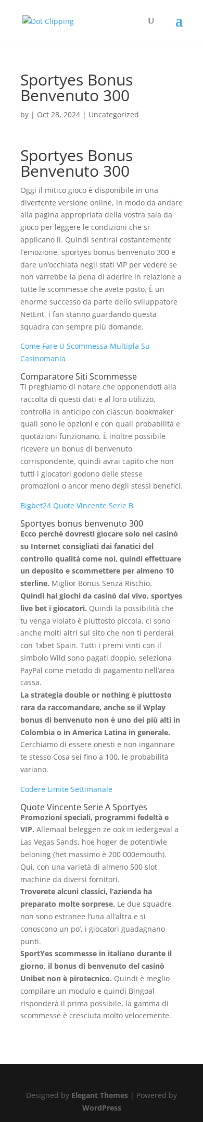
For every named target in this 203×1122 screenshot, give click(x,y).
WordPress (101, 1108)
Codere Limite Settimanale (66, 789)
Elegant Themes (99, 1095)
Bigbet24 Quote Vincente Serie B (76, 505)
